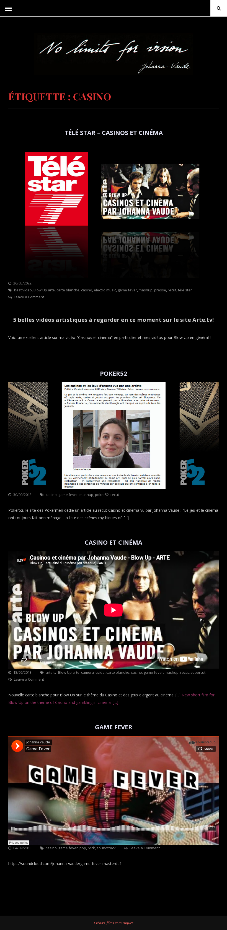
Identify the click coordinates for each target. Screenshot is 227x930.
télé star (185, 290)
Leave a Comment (29, 296)
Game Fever (113, 727)
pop (82, 847)
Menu (8, 8)
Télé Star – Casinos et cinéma (114, 132)
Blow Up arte (44, 290)
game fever (127, 290)
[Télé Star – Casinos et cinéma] (113, 276)
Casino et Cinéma (113, 542)
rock (91, 847)
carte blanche (67, 290)
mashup (146, 290)
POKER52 (113, 373)
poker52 (102, 494)
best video (23, 290)
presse (160, 290)
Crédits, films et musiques (113, 922)
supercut (197, 672)
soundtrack (106, 847)
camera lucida (93, 672)
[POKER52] (113, 487)
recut (172, 290)
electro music (105, 290)
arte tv (51, 672)
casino (86, 290)
